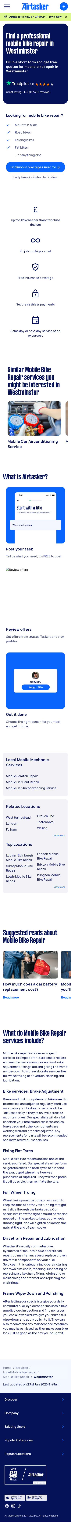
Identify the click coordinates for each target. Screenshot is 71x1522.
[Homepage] (35, 6)
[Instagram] (13, 1506)
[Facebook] (7, 1506)
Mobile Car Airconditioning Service (33, 444)
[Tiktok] (19, 1506)
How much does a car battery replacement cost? (30, 987)
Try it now (55, 16)
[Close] (66, 17)
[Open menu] (7, 6)
